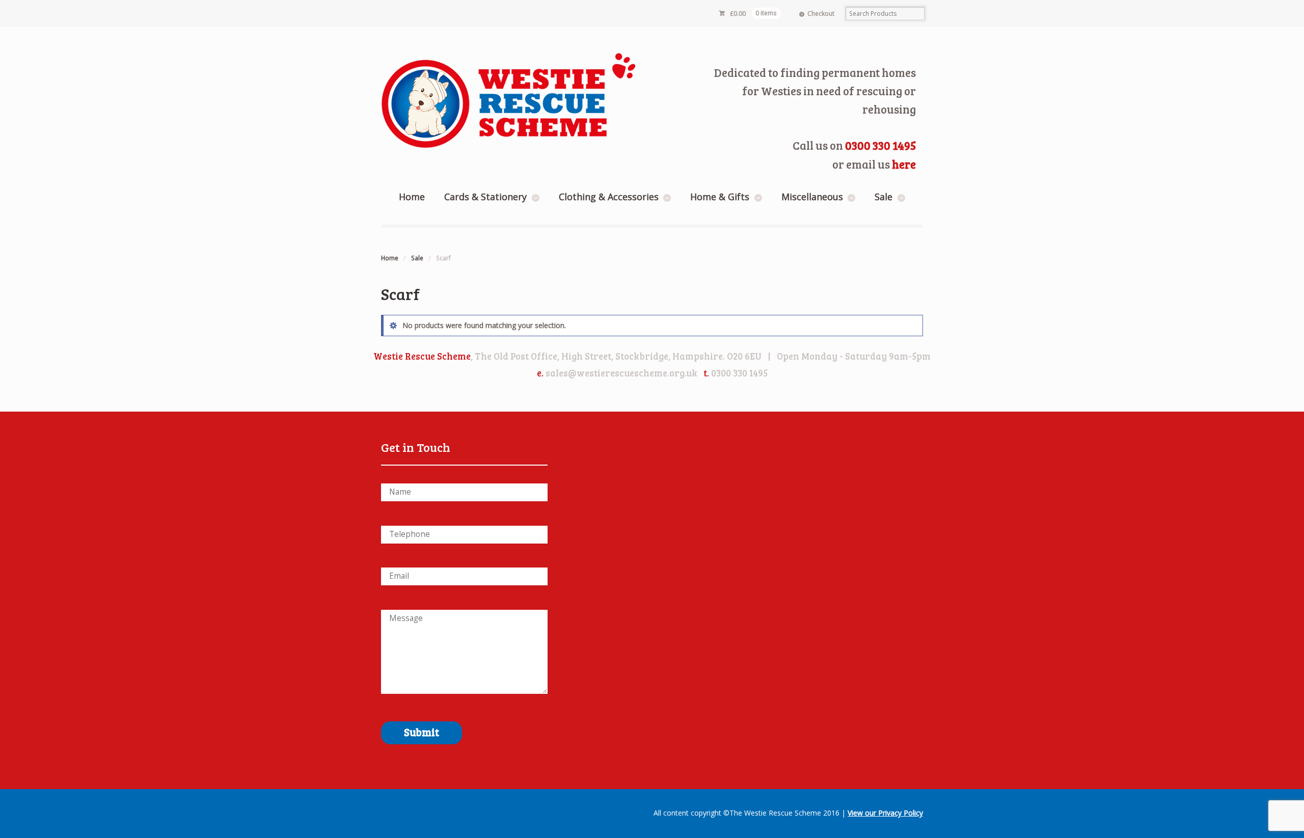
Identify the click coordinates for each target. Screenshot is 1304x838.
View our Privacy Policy (885, 813)
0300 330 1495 (880, 145)
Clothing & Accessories (609, 197)
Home (412, 197)
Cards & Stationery (485, 197)
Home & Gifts (719, 197)
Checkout (820, 13)
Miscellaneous (812, 197)
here (904, 164)
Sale (883, 197)
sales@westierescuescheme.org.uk (621, 372)
